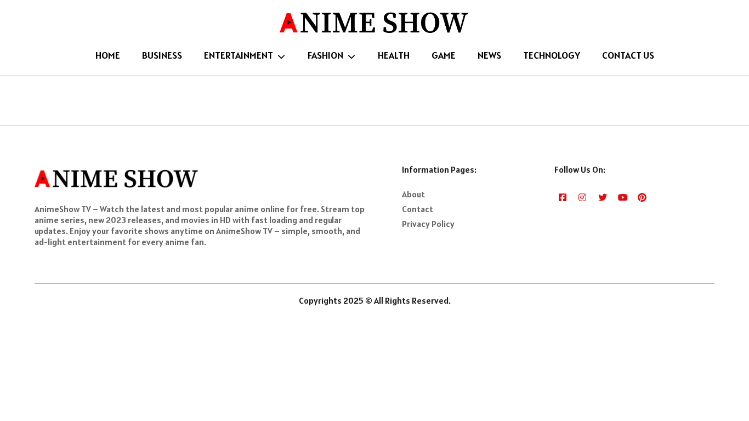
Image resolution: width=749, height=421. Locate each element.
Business (162, 55)
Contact (417, 208)
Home (107, 55)
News (489, 55)
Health (394, 55)
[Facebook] (563, 197)
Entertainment (238, 55)
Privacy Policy (428, 223)
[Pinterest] (642, 197)
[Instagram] (583, 197)
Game (444, 55)
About (413, 194)
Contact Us (628, 55)
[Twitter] (603, 197)
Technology (551, 55)
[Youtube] (623, 197)
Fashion (325, 55)
